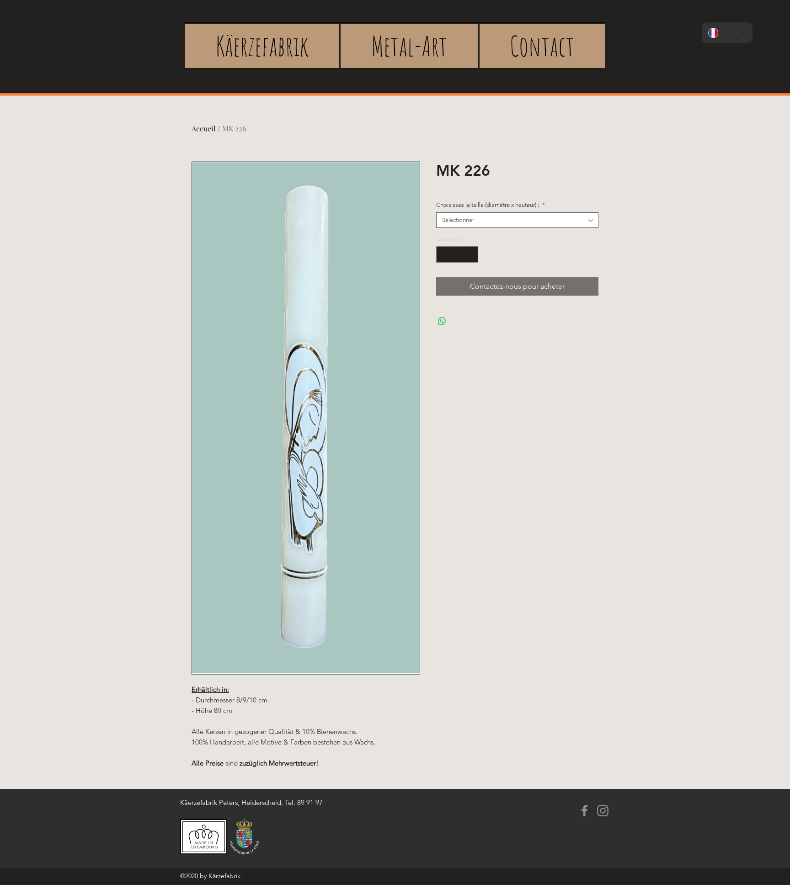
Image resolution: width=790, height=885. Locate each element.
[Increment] (471, 254)
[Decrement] (443, 254)
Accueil (204, 128)
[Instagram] (602, 810)
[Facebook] (584, 810)
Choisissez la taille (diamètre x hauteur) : (490, 204)
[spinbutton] (457, 254)
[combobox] (517, 220)
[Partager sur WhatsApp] (442, 321)
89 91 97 (310, 802)
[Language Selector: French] (727, 32)
